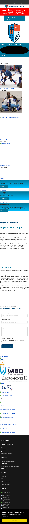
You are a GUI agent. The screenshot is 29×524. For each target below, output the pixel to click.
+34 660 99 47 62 (5, 449)
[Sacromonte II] (14, 379)
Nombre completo (6, 313)
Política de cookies (5, 484)
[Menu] (2, 6)
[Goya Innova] (14, 388)
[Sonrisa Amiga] (14, 362)
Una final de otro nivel (5, 165)
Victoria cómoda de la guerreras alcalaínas (9, 139)
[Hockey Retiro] (14, 394)
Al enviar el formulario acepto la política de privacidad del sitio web (14, 341)
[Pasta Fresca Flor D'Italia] (14, 395)
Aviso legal (3, 479)
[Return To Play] (14, 358)
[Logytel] (14, 383)
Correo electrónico (6, 319)
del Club (3, 55)
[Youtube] (15, 1)
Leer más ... (5, 198)
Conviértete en (6, 44)
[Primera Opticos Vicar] (14, 367)
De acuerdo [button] (14, 520)
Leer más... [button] (5, 516)
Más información (4, 251)
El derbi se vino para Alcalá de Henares (8, 114)
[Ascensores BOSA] (14, 392)
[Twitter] (13, 1)
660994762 (8, 3)
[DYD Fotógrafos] (14, 356)
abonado (17, 44)
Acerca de (3, 476)
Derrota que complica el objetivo (7, 88)
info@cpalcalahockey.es (18, 3)
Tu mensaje (4, 325)
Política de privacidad (7, 338)
